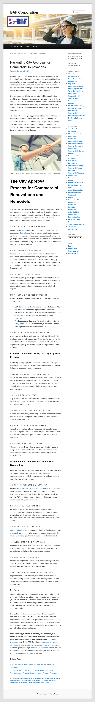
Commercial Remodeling (46, 678)
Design (70, 180)
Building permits (16, 253)
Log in (70, 246)
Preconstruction (74, 217)
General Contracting (75, 190)
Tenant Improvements (76, 224)
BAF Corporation (24, 12)
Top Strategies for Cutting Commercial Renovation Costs (31, 670)
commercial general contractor (33, 488)
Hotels (70, 197)
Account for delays (17, 530)
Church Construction (75, 134)
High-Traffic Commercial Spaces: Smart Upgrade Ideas (75, 86)
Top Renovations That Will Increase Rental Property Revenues (33, 673)
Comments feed (73, 251)
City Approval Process (48, 680)
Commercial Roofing (75, 165)
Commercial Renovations (18, 683)
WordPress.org (73, 253)
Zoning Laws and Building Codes (38, 683)
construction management (41, 647)
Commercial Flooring (76, 143)
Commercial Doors (75, 141)
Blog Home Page (16, 46)
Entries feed (72, 248)
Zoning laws (24, 233)
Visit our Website (31, 46)
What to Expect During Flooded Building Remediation (76, 108)
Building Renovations (33, 680)
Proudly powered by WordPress (47, 694)
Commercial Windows (76, 173)
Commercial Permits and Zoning (27, 678)
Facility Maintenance (75, 183)
